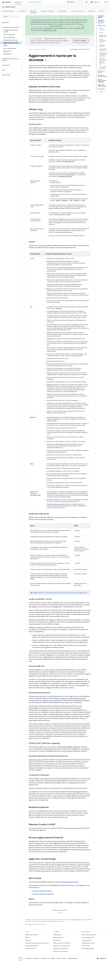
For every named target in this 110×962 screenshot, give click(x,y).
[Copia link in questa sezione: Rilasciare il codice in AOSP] (57, 825)
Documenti (18, 2)
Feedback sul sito (73, 958)
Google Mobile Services (88, 943)
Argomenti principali (47, 11)
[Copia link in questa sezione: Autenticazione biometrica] (52, 693)
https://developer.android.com (69, 882)
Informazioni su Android (32, 958)
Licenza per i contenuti (77, 919)
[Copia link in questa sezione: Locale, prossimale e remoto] (53, 599)
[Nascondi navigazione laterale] (20, 959)
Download (28, 940)
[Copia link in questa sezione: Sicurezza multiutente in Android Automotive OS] (69, 756)
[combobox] (75, 2)
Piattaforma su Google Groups (61, 946)
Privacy (64, 958)
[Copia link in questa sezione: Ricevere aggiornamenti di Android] (65, 838)
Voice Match (57, 475)
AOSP (30, 49)
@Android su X (57, 934)
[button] (10, 27)
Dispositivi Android (77, 11)
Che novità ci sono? (8, 11)
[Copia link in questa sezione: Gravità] (36, 242)
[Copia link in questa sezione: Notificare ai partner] (50, 807)
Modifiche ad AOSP (49, 30)
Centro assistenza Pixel (88, 937)
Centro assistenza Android (89, 934)
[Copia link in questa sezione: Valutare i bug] (44, 109)
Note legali (51, 958)
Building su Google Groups (60, 948)
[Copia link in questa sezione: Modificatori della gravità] (50, 514)
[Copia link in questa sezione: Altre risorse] (43, 878)
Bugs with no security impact (63, 751)
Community (43, 958)
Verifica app (45, 871)
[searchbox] (11, 16)
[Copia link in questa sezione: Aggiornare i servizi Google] (57, 859)
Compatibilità (62, 11)
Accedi (106, 2)
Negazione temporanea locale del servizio (59, 504)
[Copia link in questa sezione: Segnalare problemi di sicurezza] (62, 87)
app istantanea (35, 624)
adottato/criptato (66, 501)
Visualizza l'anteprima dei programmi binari (37, 943)
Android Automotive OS (36, 760)
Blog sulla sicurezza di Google (61, 943)
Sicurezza (33, 11)
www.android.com (87, 940)
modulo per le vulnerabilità (37, 75)
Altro (101, 11)
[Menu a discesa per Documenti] (23, 2)
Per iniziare (22, 11)
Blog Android (57, 940)
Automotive (91, 11)
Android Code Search (34, 2)
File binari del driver (30, 948)
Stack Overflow (86, 946)
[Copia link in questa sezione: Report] (36, 899)
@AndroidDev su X (58, 937)
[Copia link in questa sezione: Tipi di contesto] (43, 124)
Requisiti (27, 937)
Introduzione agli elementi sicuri (64, 232)
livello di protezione (69, 468)
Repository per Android (31, 934)
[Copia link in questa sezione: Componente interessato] (51, 775)
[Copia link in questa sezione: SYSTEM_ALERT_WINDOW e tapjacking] (61, 743)
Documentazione (8, 7)
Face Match (65, 475)
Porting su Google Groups (60, 951)
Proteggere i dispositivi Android (41, 891)
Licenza (58, 958)
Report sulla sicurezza (35, 905)
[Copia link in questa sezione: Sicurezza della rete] (46, 666)
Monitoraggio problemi (88, 948)
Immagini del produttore (31, 946)
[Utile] (87, 49)
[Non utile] (89, 49)
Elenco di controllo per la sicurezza (43, 894)
